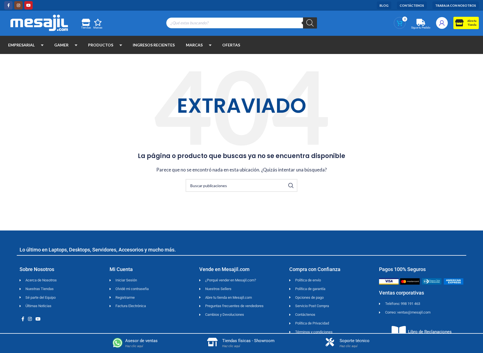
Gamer (61, 45)
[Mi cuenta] (442, 23)
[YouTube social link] (28, 5)
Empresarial (21, 45)
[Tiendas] (85, 22)
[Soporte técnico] (330, 342)
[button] (42, 45)
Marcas (97, 27)
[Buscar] (310, 23)
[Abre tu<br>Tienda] (459, 22)
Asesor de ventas (141, 340)
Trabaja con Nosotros (455, 5)
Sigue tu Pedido (420, 27)
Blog (384, 5)
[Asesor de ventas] (117, 343)
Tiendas (86, 27)
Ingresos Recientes (154, 45)
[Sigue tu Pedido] (420, 22)
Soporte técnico (355, 340)
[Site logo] (39, 22)
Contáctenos (412, 5)
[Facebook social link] (8, 5)
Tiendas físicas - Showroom (248, 340)
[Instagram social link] (18, 5)
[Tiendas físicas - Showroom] (212, 342)
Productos (100, 45)
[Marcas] (97, 22)
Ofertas (231, 45)
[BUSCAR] (291, 185)
